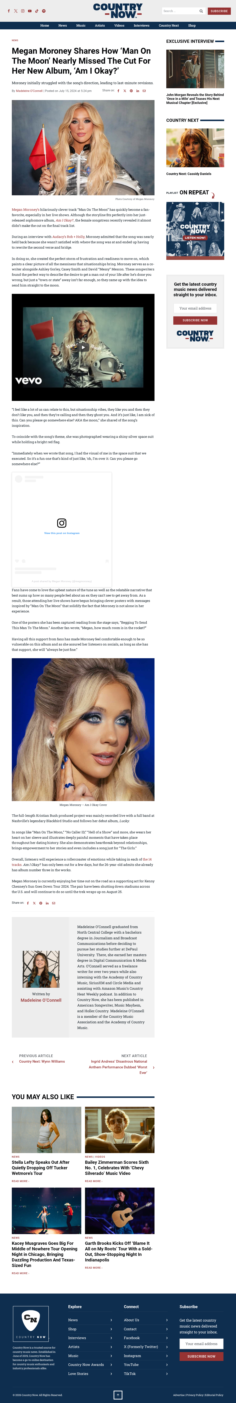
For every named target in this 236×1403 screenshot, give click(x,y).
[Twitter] (15, 10)
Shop (192, 25)
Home (44, 25)
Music (81, 25)
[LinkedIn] (137, 91)
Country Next (169, 25)
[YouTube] (29, 10)
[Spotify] (43, 10)
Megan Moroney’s (25, 209)
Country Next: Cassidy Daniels (188, 174)
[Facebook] (8, 10)
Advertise (179, 1395)
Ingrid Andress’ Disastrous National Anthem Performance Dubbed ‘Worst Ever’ (118, 1067)
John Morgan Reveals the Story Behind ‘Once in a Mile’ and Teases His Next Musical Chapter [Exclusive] (195, 99)
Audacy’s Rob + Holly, (68, 236)
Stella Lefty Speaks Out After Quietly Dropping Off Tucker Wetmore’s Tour (41, 1168)
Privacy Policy (194, 1395)
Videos (119, 25)
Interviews (142, 25)
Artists (100, 25)
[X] (125, 91)
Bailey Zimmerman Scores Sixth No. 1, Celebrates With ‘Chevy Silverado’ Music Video (117, 1168)
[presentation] (46, 1130)
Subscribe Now (195, 320)
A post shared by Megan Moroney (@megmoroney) (62, 581)
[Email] (144, 91)
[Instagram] (22, 10)
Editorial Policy (214, 1395)
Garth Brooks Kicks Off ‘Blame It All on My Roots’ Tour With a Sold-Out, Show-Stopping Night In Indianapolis (118, 1252)
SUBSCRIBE (219, 11)
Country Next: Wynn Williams (42, 1061)
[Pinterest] (131, 91)
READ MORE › (21, 1181)
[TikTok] (36, 10)
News (62, 25)
